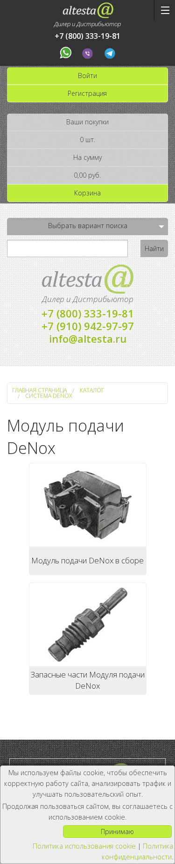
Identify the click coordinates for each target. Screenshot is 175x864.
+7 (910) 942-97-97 (88, 326)
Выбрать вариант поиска (87, 225)
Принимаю (117, 831)
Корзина (87, 192)
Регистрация (87, 93)
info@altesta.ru (87, 338)
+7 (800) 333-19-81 (87, 36)
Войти (87, 75)
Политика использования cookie (84, 846)
